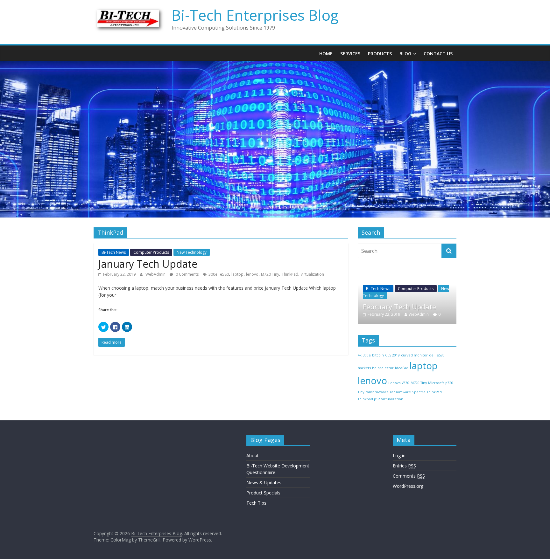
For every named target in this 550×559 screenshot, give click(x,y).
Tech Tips (256, 503)
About (252, 455)
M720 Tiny (270, 274)
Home (326, 54)
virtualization (312, 274)
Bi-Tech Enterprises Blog (255, 15)
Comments (409, 476)
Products (380, 54)
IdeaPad (401, 368)
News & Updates (263, 483)
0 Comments (187, 274)
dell (432, 355)
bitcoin (378, 355)
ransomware (400, 392)
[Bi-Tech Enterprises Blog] (275, 64)
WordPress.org (408, 486)
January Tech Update (147, 264)
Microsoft (436, 383)
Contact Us (438, 54)
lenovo (252, 274)
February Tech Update (399, 306)
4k (360, 355)
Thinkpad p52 (369, 399)
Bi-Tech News (114, 252)
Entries (404, 466)
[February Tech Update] (407, 273)
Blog (405, 54)
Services (350, 54)
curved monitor (414, 355)
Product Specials (263, 493)
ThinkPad (290, 274)
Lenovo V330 (398, 383)
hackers (364, 368)
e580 (224, 274)
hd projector (383, 368)
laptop (237, 274)
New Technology (192, 252)
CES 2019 (392, 355)
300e (212, 274)
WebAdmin (155, 274)
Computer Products (151, 252)
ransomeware (377, 392)
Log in (399, 455)
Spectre (419, 392)
